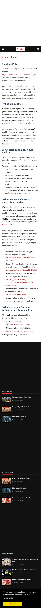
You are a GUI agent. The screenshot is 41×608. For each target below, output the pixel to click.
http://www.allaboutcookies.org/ (18, 324)
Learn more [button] (8, 598)
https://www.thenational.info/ (14, 74)
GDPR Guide (7, 225)
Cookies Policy (12, 86)
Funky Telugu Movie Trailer (21, 407)
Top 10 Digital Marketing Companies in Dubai (25, 560)
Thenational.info (9, 69)
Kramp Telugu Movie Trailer (21, 498)
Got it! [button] (12, 604)
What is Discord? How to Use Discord (24, 570)
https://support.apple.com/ (15, 295)
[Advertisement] (20, 23)
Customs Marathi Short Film (21, 397)
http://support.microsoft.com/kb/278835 (21, 270)
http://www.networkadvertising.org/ (19, 331)
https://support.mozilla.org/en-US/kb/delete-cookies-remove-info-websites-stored (19, 282)
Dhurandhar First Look (19, 416)
